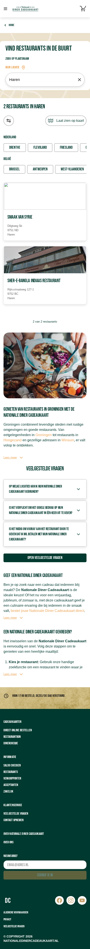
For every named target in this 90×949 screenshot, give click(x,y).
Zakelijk (8, 791)
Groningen (43, 435)
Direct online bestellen (17, 730)
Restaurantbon (12, 737)
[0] (83, 8)
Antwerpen (40, 169)
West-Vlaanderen (72, 169)
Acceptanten (10, 785)
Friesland (66, 147)
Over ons (8, 842)
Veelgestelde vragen (15, 814)
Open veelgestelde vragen (45, 557)
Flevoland (40, 147)
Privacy (7, 919)
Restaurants (10, 772)
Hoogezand (12, 440)
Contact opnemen (13, 820)
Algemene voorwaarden (15, 912)
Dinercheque (10, 743)
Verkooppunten (12, 778)
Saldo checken (12, 765)
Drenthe (14, 147)
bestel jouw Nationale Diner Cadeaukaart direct (47, 611)
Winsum (67, 440)
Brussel (14, 169)
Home (11, 25)
